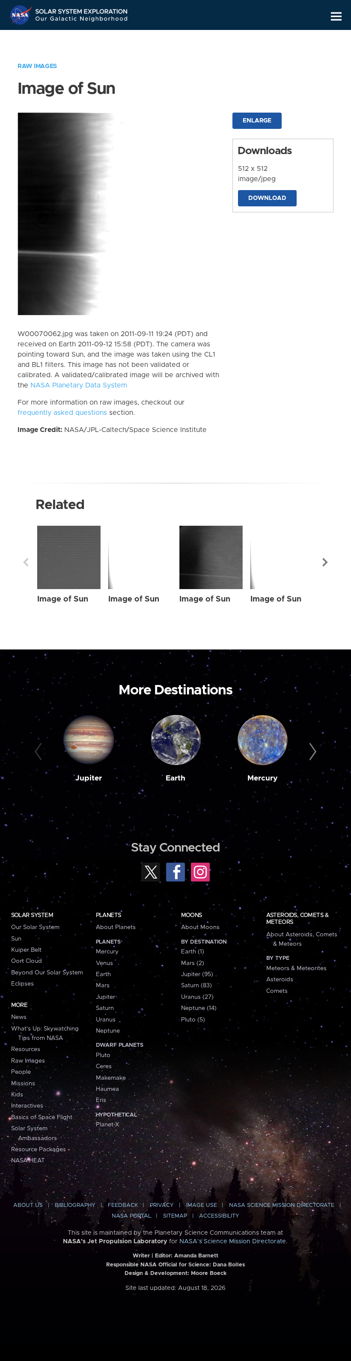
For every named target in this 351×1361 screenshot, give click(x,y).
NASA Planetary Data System (78, 385)
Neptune (108, 1031)
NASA (22, 15)
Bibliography (75, 1205)
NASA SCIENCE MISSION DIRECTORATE (281, 1205)
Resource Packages (38, 1150)
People (21, 1072)
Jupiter (88, 778)
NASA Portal (131, 1216)
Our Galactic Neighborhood (81, 20)
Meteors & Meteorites (296, 968)
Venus (104, 963)
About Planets (116, 927)
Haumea (107, 1089)
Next (325, 562)
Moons (191, 915)
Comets (277, 991)
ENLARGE (257, 121)
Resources (25, 1049)
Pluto (103, 1055)
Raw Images (37, 66)
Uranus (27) (197, 997)
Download (267, 198)
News (19, 1017)
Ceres (104, 1066)
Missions (23, 1084)
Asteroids (279, 980)
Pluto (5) (193, 1020)
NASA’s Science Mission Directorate (232, 1242)
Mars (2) (192, 963)
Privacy (162, 1205)
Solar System (32, 915)
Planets (108, 915)
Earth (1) (192, 952)
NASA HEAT (28, 1161)
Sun (16, 939)
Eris (101, 1100)
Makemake (111, 1078)
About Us (28, 1205)
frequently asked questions (62, 412)
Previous (25, 562)
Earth (175, 778)
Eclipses (22, 984)
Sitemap (175, 1216)
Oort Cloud (26, 961)
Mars (103, 986)
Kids (17, 1095)
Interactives (27, 1106)
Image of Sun (62, 599)
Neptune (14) (199, 1008)
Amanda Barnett (196, 1256)
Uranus (106, 1020)
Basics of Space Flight (41, 1117)
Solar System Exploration (81, 9)
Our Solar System (35, 927)
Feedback (123, 1205)
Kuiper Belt (26, 950)
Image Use (201, 1205)
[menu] (336, 16)
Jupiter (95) (197, 974)
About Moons (200, 927)
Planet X (107, 1125)
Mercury (262, 778)
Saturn (105, 1008)
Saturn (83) (196, 986)
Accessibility (219, 1216)
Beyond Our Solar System (47, 973)
